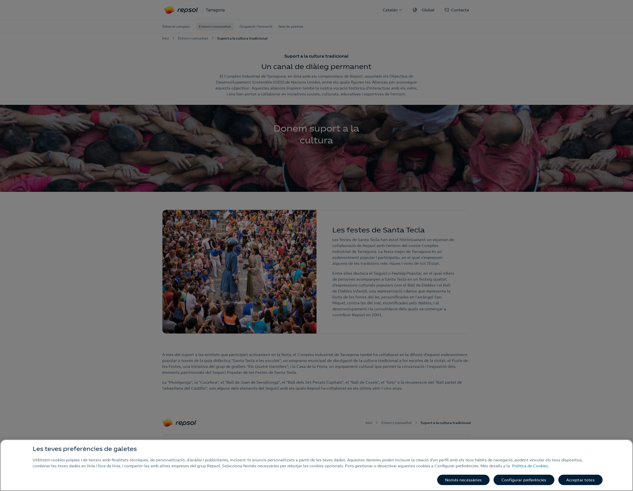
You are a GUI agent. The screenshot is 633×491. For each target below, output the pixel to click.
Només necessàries (463, 479)
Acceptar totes (580, 479)
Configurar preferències (523, 479)
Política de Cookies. (530, 465)
